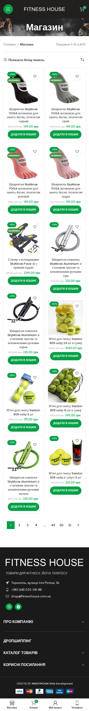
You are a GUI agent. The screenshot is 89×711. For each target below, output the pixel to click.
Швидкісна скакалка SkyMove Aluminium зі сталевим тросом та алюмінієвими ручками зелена (23, 486)
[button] (23, 134)
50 (61, 525)
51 (69, 525)
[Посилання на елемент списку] (44, 589)
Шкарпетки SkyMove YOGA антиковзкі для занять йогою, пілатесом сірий (65, 115)
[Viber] (9, 606)
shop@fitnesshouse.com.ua (31, 596)
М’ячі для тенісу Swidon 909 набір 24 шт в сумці (65, 341)
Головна (9, 44)
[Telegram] (18, 606)
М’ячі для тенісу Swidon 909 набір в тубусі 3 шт (65, 475)
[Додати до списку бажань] (35, 76)
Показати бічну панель (26, 60)
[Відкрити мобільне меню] (8, 9)
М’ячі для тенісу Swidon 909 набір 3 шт (23, 412)
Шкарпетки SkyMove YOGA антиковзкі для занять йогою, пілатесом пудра (65, 190)
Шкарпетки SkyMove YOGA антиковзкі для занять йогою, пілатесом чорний (23, 115)
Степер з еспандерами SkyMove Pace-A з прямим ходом (23, 264)
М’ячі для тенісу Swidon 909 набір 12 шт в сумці (65, 408)
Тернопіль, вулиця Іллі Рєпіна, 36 (35, 583)
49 (53, 525)
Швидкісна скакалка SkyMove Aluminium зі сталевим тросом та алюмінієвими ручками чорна (23, 339)
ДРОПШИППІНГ (17, 641)
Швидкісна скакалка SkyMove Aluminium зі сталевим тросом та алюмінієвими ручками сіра (66, 268)
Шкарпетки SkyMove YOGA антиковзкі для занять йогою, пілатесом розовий (23, 190)
